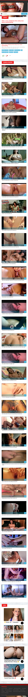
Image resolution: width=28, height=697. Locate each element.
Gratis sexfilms (4, 688)
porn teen (16, 52)
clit (21, 50)
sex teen (11, 52)
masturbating (17, 50)
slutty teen (11, 50)
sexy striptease (5, 50)
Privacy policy (4, 695)
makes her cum (5, 52)
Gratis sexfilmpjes (4, 692)
